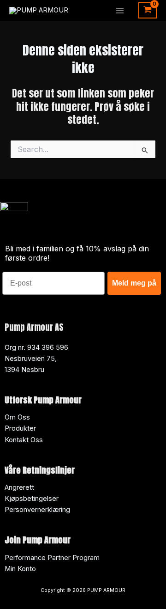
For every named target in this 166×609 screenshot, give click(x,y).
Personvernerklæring (37, 509)
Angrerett (19, 487)
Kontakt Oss (24, 440)
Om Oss (17, 417)
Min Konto (20, 569)
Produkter (20, 428)
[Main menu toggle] (120, 10)
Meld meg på (134, 283)
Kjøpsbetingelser (32, 498)
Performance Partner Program (52, 558)
